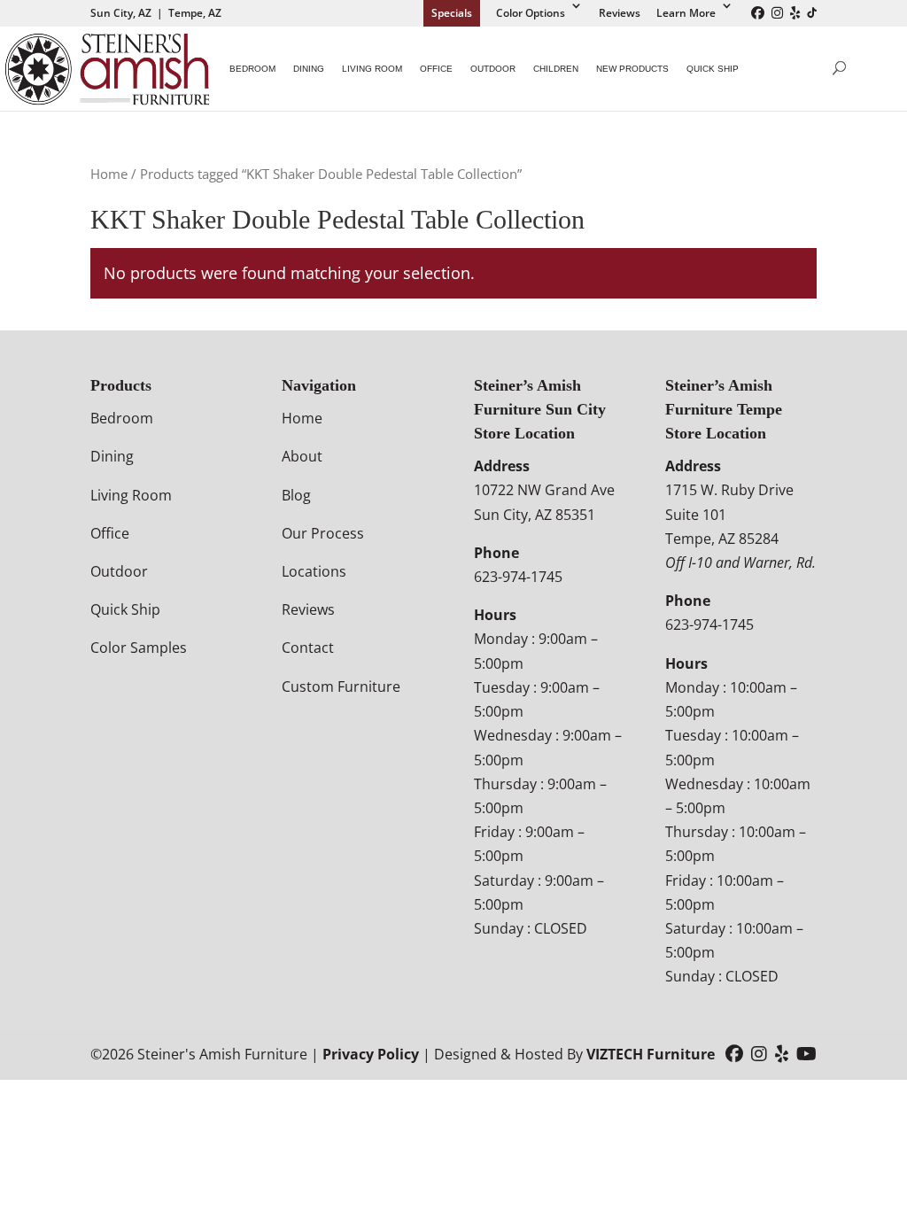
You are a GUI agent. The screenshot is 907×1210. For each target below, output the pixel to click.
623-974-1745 (518, 576)
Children (555, 69)
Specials (451, 12)
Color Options (530, 12)
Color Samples (138, 647)
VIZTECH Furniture (650, 1054)
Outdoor (493, 69)
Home (109, 173)
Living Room (372, 69)
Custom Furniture (341, 686)
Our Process (323, 533)
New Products (632, 69)
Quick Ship (712, 69)
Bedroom (252, 69)
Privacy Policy (370, 1054)
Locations (314, 571)
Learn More (686, 12)
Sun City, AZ (120, 12)
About (302, 456)
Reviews (619, 12)
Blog (296, 495)
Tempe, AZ (194, 12)
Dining (308, 69)
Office (436, 69)
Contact (308, 647)
